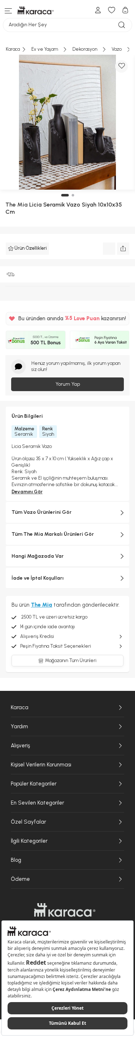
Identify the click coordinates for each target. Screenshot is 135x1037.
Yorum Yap (67, 384)
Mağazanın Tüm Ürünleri (70, 660)
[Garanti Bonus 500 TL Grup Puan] (36, 340)
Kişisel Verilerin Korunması (41, 764)
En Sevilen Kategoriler (37, 803)
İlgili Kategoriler (29, 841)
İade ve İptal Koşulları (38, 578)
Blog (16, 860)
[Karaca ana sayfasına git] (64, 910)
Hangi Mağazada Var (38, 556)
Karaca (19, 707)
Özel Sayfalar (28, 822)
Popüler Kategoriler (34, 783)
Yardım (19, 726)
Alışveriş (20, 745)
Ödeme (20, 879)
